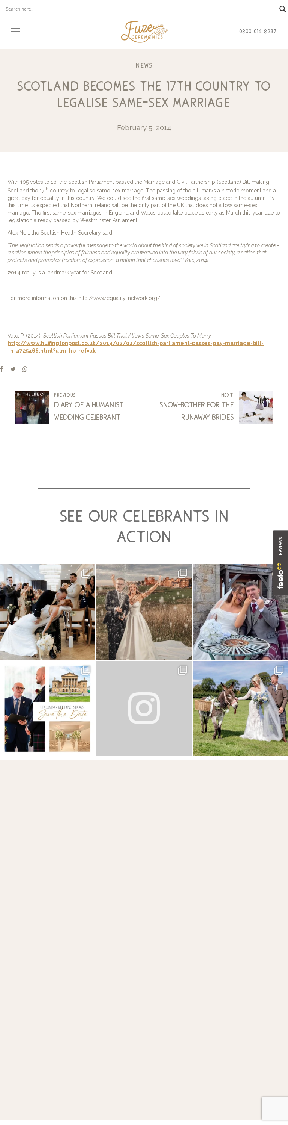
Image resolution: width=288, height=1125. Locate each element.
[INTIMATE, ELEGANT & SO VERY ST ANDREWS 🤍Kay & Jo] (143, 611)
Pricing (195, 1014)
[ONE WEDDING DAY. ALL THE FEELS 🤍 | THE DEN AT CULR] (240, 611)
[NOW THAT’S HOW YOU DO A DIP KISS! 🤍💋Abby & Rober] (47, 611)
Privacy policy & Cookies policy (144, 1056)
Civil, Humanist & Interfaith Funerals (74, 998)
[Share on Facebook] (1, 369)
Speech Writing (46, 989)
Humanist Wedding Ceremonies (68, 1023)
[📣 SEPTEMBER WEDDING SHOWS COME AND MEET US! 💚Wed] (47, 708)
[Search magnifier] (283, 9)
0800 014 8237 (74, 928)
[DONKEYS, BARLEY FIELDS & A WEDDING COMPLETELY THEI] (240, 708)
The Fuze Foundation (214, 989)
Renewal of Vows (49, 1006)
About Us (198, 998)
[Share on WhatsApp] (25, 369)
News (144, 65)
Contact (196, 1023)
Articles (196, 1031)
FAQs (193, 1006)
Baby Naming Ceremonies (61, 1014)
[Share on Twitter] (13, 369)
